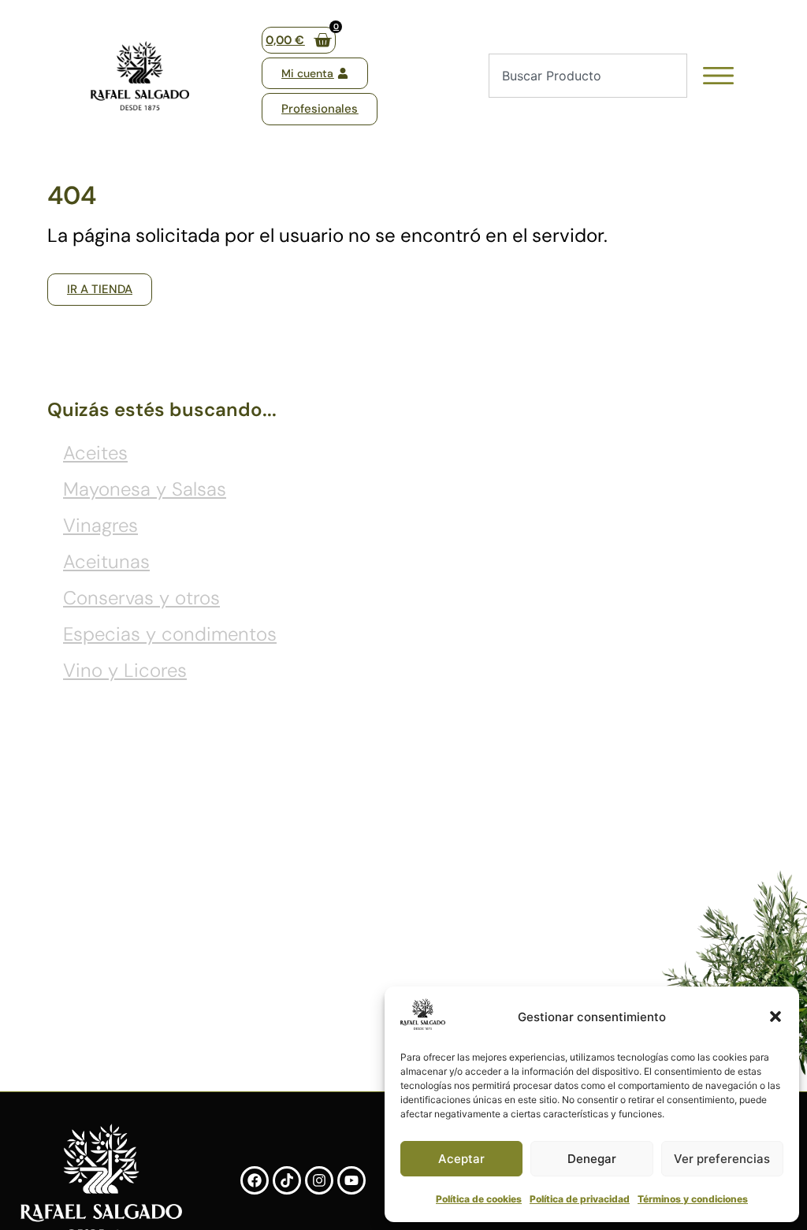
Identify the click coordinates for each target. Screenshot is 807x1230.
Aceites (95, 452)
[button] (775, 1016)
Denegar (591, 1158)
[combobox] (588, 76)
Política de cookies (479, 1199)
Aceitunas (106, 561)
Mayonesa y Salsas (144, 489)
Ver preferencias (722, 1158)
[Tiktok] (287, 1180)
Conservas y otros (141, 597)
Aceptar (461, 1158)
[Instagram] (319, 1180)
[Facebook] (254, 1180)
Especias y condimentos (170, 634)
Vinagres (100, 525)
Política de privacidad (580, 1199)
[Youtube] (351, 1180)
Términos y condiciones (693, 1199)
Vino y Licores (125, 670)
